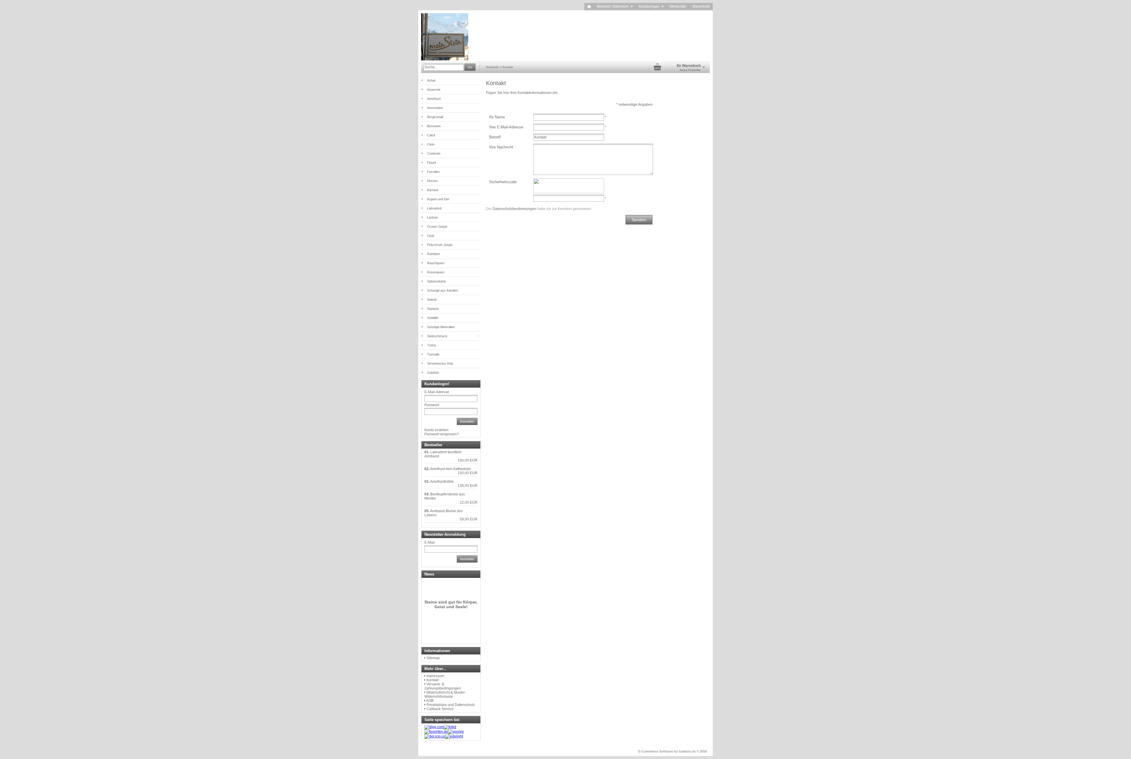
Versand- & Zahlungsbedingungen (442, 686)
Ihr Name (497, 117)
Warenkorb (701, 6)
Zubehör (433, 372)
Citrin (430, 144)
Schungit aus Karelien (442, 290)
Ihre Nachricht (501, 147)
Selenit (431, 299)
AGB (430, 701)
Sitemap (433, 658)
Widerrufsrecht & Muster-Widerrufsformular (445, 694)
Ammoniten (435, 108)
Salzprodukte (436, 281)
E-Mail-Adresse (436, 392)
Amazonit (433, 89)
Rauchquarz (436, 263)
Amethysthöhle (442, 481)
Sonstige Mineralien (441, 327)
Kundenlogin (651, 6)
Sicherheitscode (503, 182)
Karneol (432, 190)
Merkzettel (678, 6)
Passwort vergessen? (441, 434)
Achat (431, 80)
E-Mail (429, 542)
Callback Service (440, 709)
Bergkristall (435, 117)
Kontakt (432, 680)
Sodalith (432, 318)
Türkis (431, 345)
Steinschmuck (437, 336)
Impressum (435, 676)
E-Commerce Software (655, 751)
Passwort (431, 405)
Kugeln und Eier (438, 199)
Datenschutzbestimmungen (514, 209)
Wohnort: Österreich (615, 6)
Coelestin (433, 153)
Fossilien (433, 171)
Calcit (431, 135)
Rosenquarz (436, 272)
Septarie (433, 308)
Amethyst (434, 98)
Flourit (431, 162)
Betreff (495, 137)
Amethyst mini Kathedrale (450, 469)
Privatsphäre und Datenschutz (450, 705)
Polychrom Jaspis (440, 245)
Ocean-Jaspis (437, 226)
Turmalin (433, 354)
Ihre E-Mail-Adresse (506, 127)
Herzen (432, 181)
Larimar (432, 217)
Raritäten (433, 254)
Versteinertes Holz (440, 363)
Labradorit (434, 208)
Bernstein (434, 126)
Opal (430, 235)
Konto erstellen (436, 430)
